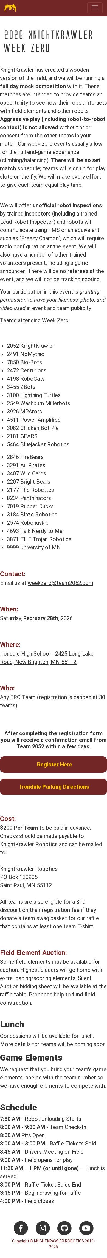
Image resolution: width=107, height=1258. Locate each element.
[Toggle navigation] (95, 7)
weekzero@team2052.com (60, 583)
